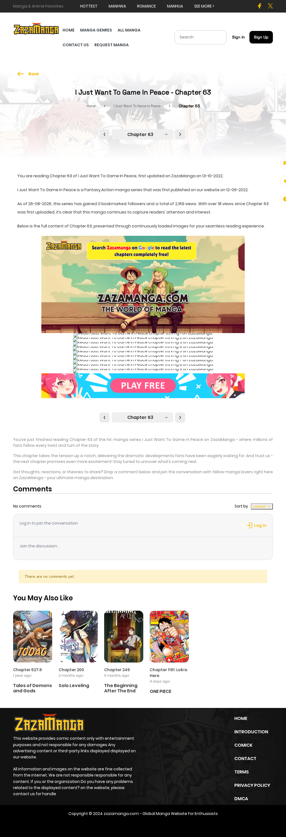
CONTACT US (76, 45)
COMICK (243, 745)
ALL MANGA (129, 30)
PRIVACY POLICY (252, 785)
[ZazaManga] (36, 28)
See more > (204, 6)
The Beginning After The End (120, 688)
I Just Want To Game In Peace (137, 106)
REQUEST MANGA (111, 45)
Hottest (88, 6)
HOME (69, 30)
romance (146, 6)
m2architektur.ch (175, 825)
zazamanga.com (121, 813)
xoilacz (126, 825)
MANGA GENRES (96, 30)
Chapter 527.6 (27, 670)
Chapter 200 (71, 670)
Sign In (238, 37)
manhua (175, 6)
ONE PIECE (160, 691)
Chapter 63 (140, 134)
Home (91, 106)
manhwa (117, 6)
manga (98, 212)
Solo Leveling (74, 685)
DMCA (241, 798)
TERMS (241, 772)
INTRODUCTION (251, 732)
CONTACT (245, 758)
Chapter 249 (117, 670)
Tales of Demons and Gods (32, 688)
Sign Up (261, 37)
